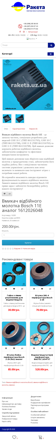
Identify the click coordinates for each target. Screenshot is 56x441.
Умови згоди (7, 409)
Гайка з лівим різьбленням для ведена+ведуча (14, 297)
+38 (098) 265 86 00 (31, 24)
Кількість (5, 231)
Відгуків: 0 (18, 248)
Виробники (35, 400)
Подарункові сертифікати (40, 403)
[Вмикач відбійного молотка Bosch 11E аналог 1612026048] (28, 85)
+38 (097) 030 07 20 (31, 26)
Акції (32, 408)
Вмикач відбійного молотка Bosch (19, 382)
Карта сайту (6, 421)
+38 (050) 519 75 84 (31, 29)
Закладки (34, 420)
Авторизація (33, 32)
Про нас (5, 401)
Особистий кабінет (38, 415)
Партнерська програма (40, 405)
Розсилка (34, 423)
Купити (28, 242)
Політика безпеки (8, 406)
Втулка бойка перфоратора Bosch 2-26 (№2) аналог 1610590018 (14, 358)
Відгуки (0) (33, 129)
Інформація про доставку (11, 404)
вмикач (12, 385)
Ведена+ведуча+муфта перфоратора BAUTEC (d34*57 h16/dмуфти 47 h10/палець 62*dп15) (43, 359)
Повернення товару (9, 419)
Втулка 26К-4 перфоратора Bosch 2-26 (42, 297)
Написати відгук (29, 248)
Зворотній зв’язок (9, 416)
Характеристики (19, 129)
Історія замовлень (38, 417)
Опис (6, 129)
